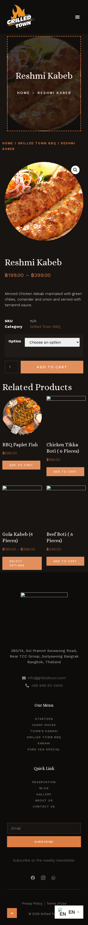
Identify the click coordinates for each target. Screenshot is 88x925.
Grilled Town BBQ (37, 143)
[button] (77, 16)
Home (7, 143)
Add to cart (52, 367)
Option (14, 341)
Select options (17, 563)
